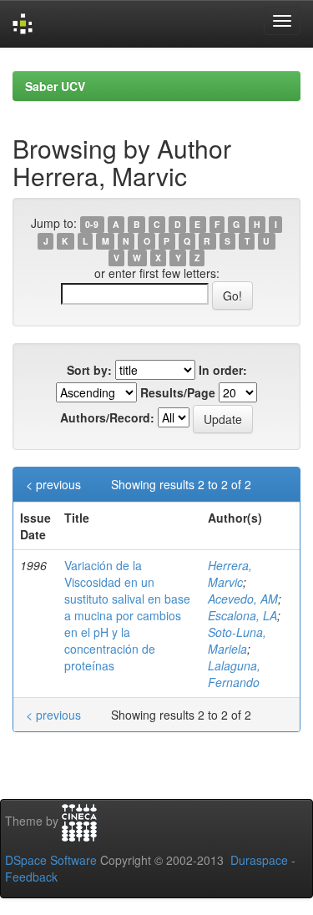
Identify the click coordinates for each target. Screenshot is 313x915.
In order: (223, 369)
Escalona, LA (242, 615)
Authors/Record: (107, 417)
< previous (53, 484)
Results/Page (177, 392)
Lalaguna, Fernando (234, 673)
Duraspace (259, 860)
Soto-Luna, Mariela (237, 640)
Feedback (31, 876)
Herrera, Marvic (230, 573)
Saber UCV (55, 86)
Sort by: (89, 369)
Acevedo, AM (243, 598)
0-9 (91, 224)
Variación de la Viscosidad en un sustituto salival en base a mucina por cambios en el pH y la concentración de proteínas (127, 615)
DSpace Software (51, 860)
